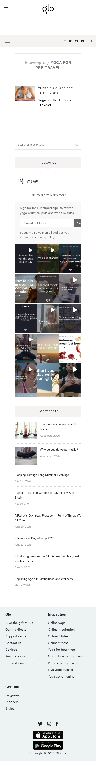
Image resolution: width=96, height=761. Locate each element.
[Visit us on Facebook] (57, 724)
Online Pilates (58, 636)
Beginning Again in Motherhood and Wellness (44, 579)
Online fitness (58, 643)
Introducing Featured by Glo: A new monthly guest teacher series (47, 559)
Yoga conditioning (61, 676)
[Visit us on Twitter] (41, 724)
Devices (11, 649)
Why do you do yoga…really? (59, 449)
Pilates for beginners (63, 663)
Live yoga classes (61, 669)
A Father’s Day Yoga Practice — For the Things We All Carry (48, 518)
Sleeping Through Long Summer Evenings (42, 475)
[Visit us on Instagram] (49, 724)
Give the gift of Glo (19, 623)
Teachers (12, 702)
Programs (12, 695)
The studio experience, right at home (59, 427)
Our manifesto (15, 629)
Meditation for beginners (66, 656)
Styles (9, 708)
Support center (16, 636)
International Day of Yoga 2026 (34, 538)
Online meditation (61, 629)
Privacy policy (15, 656)
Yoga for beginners (62, 649)
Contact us (13, 643)
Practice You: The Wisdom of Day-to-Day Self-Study (45, 495)
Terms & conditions (19, 663)
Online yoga (57, 623)
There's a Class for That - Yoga (55, 90)
